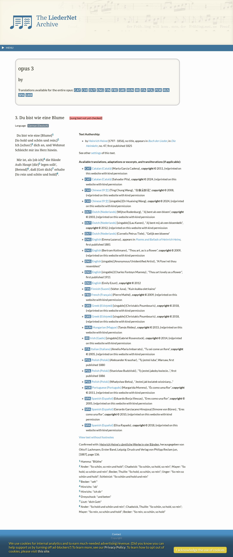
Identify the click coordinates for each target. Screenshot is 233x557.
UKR (29, 95)
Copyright (116, 537)
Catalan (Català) (102, 168)
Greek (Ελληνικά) (102, 305)
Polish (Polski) (100, 360)
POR (158, 90)
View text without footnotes (96, 437)
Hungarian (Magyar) (105, 327)
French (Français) (101, 294)
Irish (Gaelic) (98, 338)
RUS (166, 90)
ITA (143, 90)
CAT (77, 90)
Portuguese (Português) (106, 387)
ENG (100, 90)
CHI (84, 90)
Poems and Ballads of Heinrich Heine (158, 239)
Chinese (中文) (100, 190)
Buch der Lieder (157, 140)
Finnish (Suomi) (100, 288)
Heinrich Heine (98, 140)
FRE (114, 90)
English (96, 239)
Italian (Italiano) (101, 349)
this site (43, 551)
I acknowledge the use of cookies (200, 550)
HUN (130, 90)
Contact (116, 534)
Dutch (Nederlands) (104, 212)
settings (96, 153)
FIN (107, 90)
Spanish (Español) (102, 398)
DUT (92, 90)
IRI (137, 90)
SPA (21, 95)
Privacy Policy (115, 547)
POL (150, 90)
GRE (122, 90)
